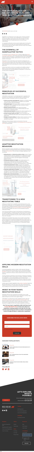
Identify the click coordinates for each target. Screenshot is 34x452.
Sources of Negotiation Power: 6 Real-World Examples (19, 362)
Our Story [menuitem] (15, 430)
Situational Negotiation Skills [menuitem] (6, 425)
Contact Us (6, 400)
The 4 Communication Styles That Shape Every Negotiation (19, 355)
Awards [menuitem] (15, 424)
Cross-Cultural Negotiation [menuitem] (22, 412)
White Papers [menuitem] (24, 426)
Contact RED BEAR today (10, 306)
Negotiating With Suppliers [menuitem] (7, 427)
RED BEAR (5, 31)
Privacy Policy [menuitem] (16, 434)
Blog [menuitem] (23, 424)
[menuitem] (24, 415)
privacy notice (15, 329)
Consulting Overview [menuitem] (21, 417)
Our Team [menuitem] (15, 432)
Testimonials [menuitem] (16, 426)
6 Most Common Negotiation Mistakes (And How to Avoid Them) (20, 348)
